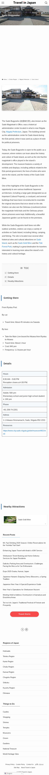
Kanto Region (8, 661)
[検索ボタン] (46, 3)
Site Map (17, 767)
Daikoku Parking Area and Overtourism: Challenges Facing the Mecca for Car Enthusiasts (23, 565)
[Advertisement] (24, 52)
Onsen (5, 738)
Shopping (6, 717)
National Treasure (10, 749)
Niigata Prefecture (13, 132)
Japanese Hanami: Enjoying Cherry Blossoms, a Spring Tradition (24, 578)
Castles (6, 712)
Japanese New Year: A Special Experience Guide (22, 584)
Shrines (6, 722)
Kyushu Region (9, 688)
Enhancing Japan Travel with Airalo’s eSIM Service (22, 551)
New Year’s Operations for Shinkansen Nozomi (21, 590)
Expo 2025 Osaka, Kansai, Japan (16, 571)
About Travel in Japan (28, 767)
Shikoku (6, 683)
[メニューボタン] (3, 3)
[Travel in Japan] (24, 3)
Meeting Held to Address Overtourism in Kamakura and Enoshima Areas (24, 596)
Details (11, 277)
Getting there (13, 273)
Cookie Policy (20, 764)
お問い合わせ (39, 764)
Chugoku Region (9, 677)
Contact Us (30, 764)
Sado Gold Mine (25, 243)
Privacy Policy (10, 764)
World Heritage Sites (11, 754)
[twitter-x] (22, 629)
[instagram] (26, 629)
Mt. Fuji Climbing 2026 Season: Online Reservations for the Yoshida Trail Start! (24, 544)
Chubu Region (8, 667)
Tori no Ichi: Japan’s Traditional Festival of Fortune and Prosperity (24, 604)
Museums (7, 733)
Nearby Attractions (15, 281)
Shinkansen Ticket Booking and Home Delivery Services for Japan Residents (21, 557)
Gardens (6, 743)
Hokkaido (6, 651)
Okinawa (6, 693)
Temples (6, 728)
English (9, 773)
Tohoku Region (8, 656)
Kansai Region (8, 672)
